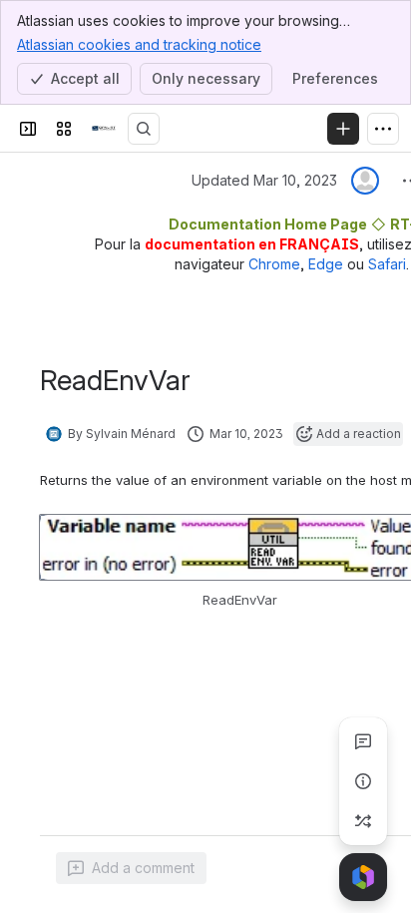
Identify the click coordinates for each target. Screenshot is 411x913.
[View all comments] (363, 741)
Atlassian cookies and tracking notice (139, 44)
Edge (325, 263)
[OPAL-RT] (104, 129)
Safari (387, 263)
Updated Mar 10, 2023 (264, 180)
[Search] (144, 129)
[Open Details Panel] (363, 781)
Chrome (274, 263)
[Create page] (363, 821)
